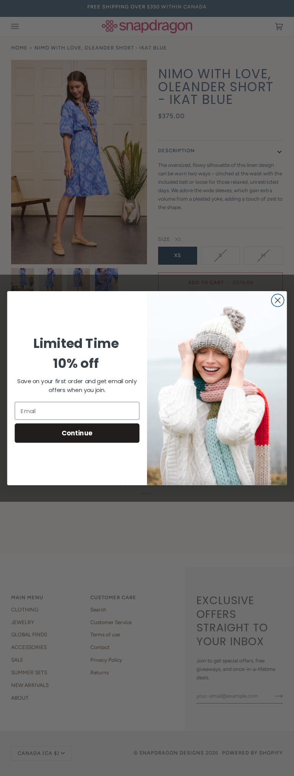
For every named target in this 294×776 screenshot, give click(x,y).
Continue (77, 432)
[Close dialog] (277, 300)
